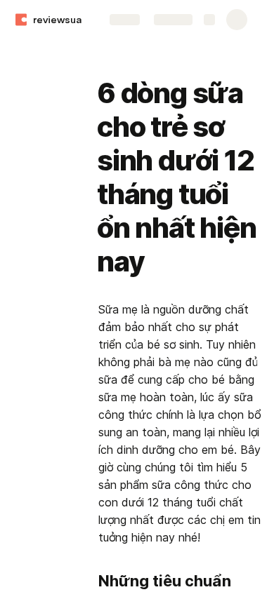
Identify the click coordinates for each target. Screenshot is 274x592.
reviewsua (57, 19)
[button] (106, 62)
